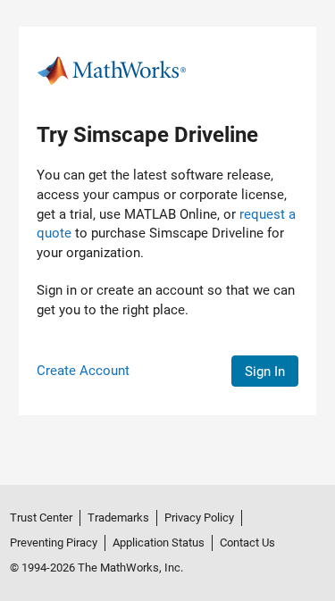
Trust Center (41, 517)
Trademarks (118, 517)
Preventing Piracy (53, 542)
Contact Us (247, 542)
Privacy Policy (199, 517)
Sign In (265, 371)
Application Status (159, 542)
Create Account (83, 371)
